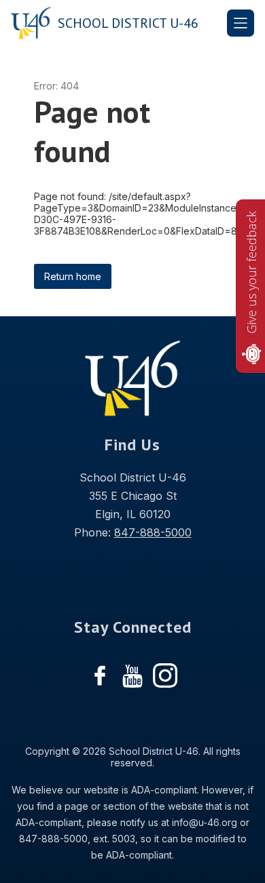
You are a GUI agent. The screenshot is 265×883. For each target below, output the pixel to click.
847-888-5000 (153, 532)
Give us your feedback (251, 272)
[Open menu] (240, 23)
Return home (72, 276)
